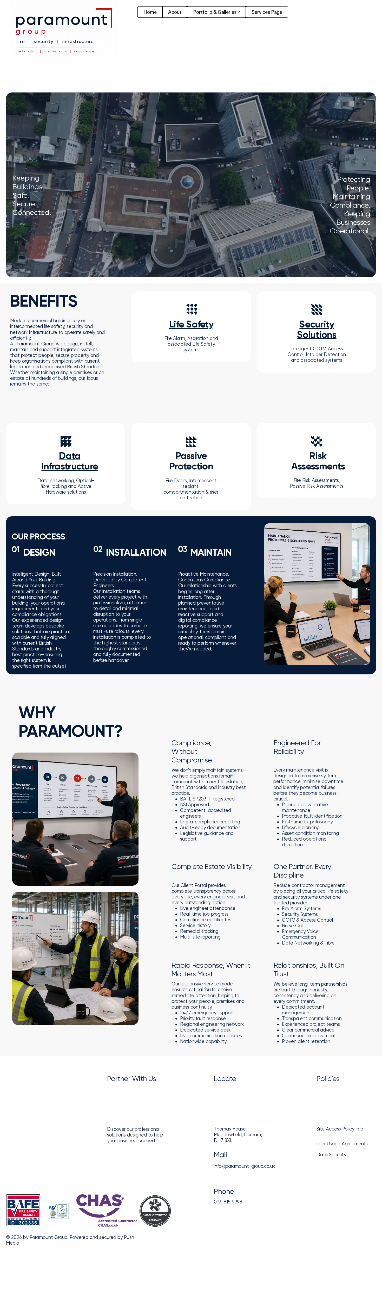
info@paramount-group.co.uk (244, 1166)
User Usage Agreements (342, 1143)
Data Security (331, 1154)
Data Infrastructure (69, 461)
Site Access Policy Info (340, 1129)
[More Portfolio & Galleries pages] (239, 12)
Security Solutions (316, 329)
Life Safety (191, 324)
